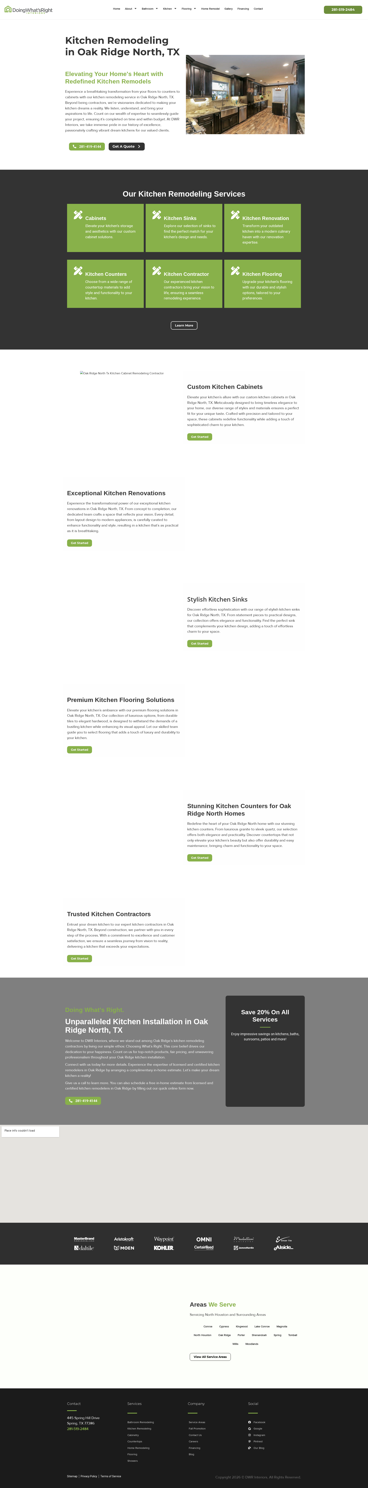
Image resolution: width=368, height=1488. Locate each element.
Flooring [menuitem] (186, 8)
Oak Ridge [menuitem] (224, 1335)
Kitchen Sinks (180, 218)
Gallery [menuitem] (228, 8)
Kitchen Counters (106, 274)
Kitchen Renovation (265, 218)
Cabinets (95, 218)
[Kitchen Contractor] (156, 270)
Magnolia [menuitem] (282, 1326)
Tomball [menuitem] (292, 1335)
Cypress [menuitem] (224, 1326)
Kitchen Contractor (186, 274)
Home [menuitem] (116, 8)
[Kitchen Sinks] (156, 215)
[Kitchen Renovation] (235, 215)
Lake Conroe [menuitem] (262, 1326)
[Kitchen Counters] (78, 270)
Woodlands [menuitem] (251, 1344)
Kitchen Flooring (262, 274)
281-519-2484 (78, 1429)
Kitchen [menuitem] (167, 8)
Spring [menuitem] (277, 1335)
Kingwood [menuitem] (242, 1326)
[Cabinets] (78, 215)
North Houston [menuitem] (202, 1335)
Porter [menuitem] (241, 1335)
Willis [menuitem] (235, 1344)
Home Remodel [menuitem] (210, 8)
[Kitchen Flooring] (235, 270)
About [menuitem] (128, 8)
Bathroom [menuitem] (147, 8)
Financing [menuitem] (243, 8)
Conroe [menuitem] (208, 1326)
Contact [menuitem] (258, 8)
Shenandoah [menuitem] (259, 1335)
